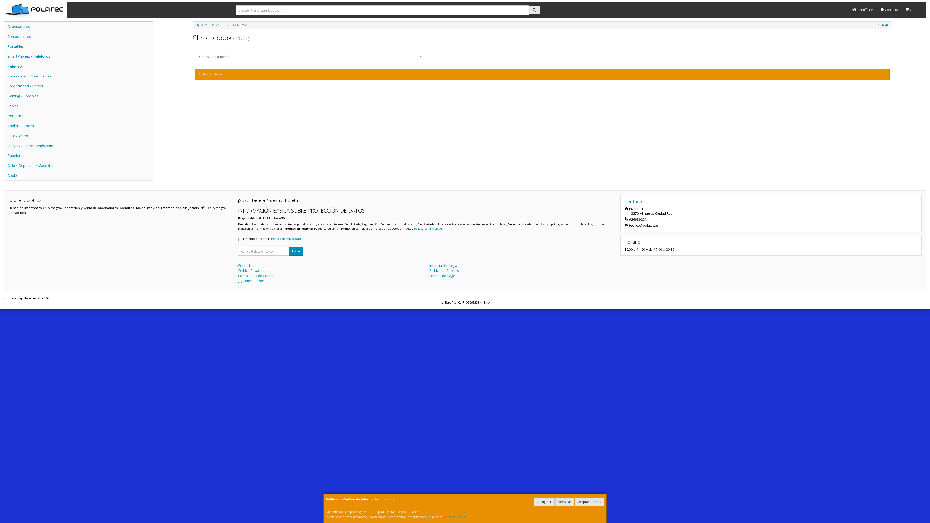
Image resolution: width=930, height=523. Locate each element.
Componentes (19, 36)
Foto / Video (18, 135)
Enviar (296, 251)
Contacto (891, 10)
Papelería (15, 155)
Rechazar (564, 502)
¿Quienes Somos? (252, 280)
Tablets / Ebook (21, 125)
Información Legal (443, 265)
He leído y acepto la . (272, 239)
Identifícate (864, 10)
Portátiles (16, 46)
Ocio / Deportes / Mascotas (31, 165)
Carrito (914, 10)
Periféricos (17, 115)
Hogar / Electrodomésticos (30, 145)
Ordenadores (19, 26)
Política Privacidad (252, 270)
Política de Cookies (454, 517)
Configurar (544, 502)
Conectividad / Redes (25, 86)
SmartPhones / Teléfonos (29, 56)
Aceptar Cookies (589, 502)
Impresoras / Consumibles (30, 76)
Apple (12, 175)
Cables (13, 105)
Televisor (15, 66)
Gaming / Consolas (23, 95)
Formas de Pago (442, 275)
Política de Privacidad (428, 228)
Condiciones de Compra (257, 275)
